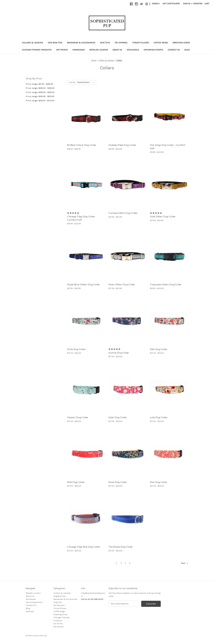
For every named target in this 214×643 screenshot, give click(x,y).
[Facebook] (131, 4)
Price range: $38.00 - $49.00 (40, 92)
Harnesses (78, 49)
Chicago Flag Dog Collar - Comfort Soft (81, 218)
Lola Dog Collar (159, 417)
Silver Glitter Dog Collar (121, 284)
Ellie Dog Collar (158, 349)
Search (155, 3)
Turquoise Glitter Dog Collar (166, 284)
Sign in (186, 3)
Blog (187, 49)
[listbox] (86, 82)
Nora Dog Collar (117, 482)
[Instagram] (136, 4)
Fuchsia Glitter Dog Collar (123, 213)
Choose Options (86, 122)
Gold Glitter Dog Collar (163, 216)
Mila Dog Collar (76, 482)
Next (183, 563)
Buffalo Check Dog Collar (81, 145)
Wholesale (133, 49)
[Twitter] (141, 4)
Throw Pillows (140, 42)
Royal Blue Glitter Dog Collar (83, 284)
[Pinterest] (146, 4)
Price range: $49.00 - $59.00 (40, 96)
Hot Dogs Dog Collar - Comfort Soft (167, 147)
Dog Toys (105, 42)
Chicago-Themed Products (37, 49)
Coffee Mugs (161, 42)
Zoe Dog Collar (158, 482)
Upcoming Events (153, 49)
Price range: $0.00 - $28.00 (39, 84)
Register (197, 3)
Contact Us (174, 49)
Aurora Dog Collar (118, 352)
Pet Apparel (121, 42)
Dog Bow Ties (55, 42)
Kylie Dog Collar (117, 417)
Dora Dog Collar (76, 349)
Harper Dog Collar (77, 417)
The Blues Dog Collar (120, 546)
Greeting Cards (181, 42)
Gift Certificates (171, 3)
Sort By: (72, 82)
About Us (117, 49)
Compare (85, 117)
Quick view (84, 112)
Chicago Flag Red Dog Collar (83, 546)
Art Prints (62, 49)
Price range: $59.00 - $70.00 (40, 100)
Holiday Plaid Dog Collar (122, 145)
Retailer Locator (98, 49)
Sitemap (30, 611)
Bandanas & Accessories (81, 42)
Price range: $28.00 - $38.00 (40, 88)
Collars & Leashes (32, 42)
